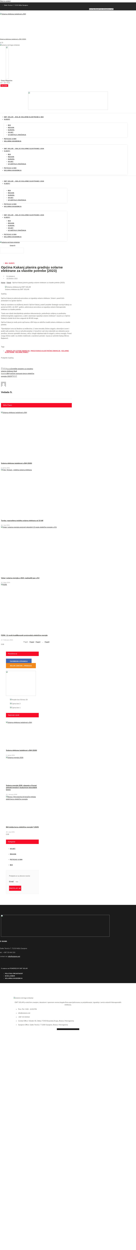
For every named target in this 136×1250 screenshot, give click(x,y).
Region (11, 127)
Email (11, 882)
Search (12, 246)
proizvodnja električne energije (45, 351)
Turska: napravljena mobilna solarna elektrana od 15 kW (22, 520)
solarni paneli (21, 352)
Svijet (11, 132)
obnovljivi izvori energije (18, 351)
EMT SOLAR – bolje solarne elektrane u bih (24, 117)
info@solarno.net (14, 956)
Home (3, 282)
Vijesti (7, 119)
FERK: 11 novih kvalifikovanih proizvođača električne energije (24, 635)
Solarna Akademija (12, 141)
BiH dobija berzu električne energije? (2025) (22, 827)
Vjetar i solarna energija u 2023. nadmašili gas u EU (20, 578)
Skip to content (5, 1)
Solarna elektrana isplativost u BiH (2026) (13, 39)
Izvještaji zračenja (17, 135)
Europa (11, 130)
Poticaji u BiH (10, 139)
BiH (9, 125)
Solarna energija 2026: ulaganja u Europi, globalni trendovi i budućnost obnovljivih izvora (21, 788)
